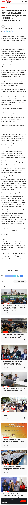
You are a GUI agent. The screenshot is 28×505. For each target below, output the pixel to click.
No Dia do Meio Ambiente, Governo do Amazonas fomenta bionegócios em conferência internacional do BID (13, 255)
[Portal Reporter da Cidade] (6, 1)
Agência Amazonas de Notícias (16, 259)
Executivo (4, 7)
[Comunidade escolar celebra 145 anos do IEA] (14, 404)
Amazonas (5, 303)
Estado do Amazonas (13, 269)
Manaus (16, 270)
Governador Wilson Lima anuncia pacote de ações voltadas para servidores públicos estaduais (12, 363)
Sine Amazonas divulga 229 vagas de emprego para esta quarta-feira (14, 389)
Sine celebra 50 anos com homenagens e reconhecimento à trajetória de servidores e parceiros (13, 495)
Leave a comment (20, 281)
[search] (20, 1)
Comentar (10, 24)
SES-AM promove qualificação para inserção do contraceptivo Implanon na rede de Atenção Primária (13, 335)
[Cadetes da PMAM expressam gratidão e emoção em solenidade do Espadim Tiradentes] (14, 457)
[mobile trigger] (25, 1)
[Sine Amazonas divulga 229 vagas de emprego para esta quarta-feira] (14, 379)
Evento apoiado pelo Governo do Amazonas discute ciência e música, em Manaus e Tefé (13, 441)
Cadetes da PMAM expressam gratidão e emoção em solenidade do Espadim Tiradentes (14, 468)
